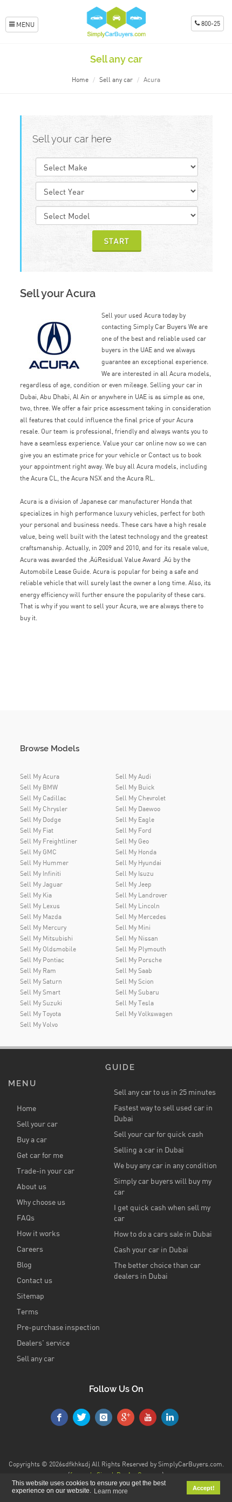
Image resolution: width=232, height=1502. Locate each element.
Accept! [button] (204, 1488)
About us (31, 1186)
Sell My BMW (39, 787)
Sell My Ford (133, 830)
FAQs (26, 1217)
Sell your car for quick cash (158, 1133)
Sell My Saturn (41, 981)
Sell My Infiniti (40, 873)
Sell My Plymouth (140, 949)
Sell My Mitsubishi (46, 938)
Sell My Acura (39, 776)
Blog (24, 1264)
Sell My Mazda (41, 917)
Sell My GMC (38, 852)
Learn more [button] (111, 1491)
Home (80, 80)
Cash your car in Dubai (151, 1249)
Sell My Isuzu (134, 873)
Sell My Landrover (141, 895)
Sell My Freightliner (48, 841)
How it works (38, 1233)
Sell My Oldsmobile (48, 949)
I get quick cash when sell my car (162, 1213)
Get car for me (40, 1155)
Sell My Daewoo (137, 809)
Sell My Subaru (137, 992)
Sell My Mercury (43, 927)
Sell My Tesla (134, 1003)
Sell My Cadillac (43, 798)
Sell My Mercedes (140, 917)
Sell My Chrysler (43, 809)
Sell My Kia (36, 895)
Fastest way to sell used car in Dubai (163, 1113)
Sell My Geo (132, 841)
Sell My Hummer (44, 863)
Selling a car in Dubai (149, 1149)
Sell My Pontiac (42, 960)
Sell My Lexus (40, 906)
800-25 (210, 23)
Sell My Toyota (40, 1014)
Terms (27, 1311)
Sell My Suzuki (41, 1003)
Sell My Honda (135, 852)
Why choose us (41, 1201)
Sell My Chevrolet (140, 798)
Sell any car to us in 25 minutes (165, 1091)
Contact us (34, 1280)
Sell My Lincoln (137, 906)
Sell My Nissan (136, 938)
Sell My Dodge (40, 819)
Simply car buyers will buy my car (162, 1186)
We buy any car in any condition (165, 1165)
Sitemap (30, 1295)
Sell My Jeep (133, 884)
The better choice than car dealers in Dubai (157, 1270)
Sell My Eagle (134, 819)
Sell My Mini (133, 927)
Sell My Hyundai (138, 863)
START (116, 240)
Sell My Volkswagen (144, 1014)
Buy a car (32, 1139)
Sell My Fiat (36, 830)
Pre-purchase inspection (58, 1327)
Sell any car (116, 80)
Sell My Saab (133, 970)
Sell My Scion (134, 981)
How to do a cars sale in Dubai (163, 1233)
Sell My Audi (133, 776)
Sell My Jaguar (41, 884)
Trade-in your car (45, 1170)
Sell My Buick (134, 787)
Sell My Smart (40, 992)
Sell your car (37, 1123)
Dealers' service (43, 1342)
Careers (30, 1248)
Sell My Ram (38, 970)
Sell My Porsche (138, 960)
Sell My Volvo (39, 1024)
